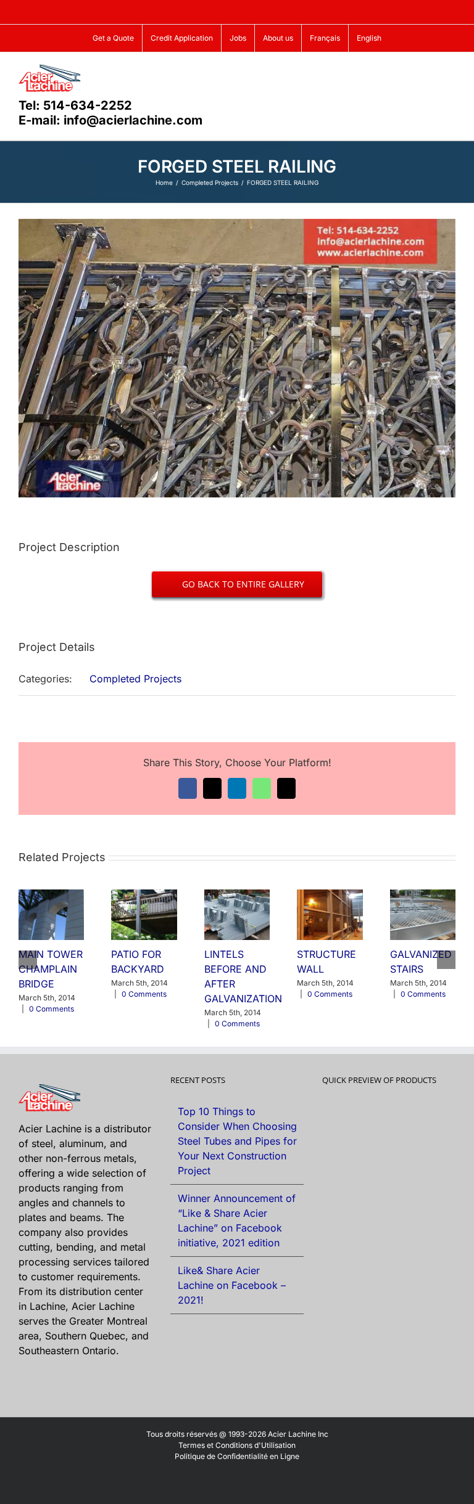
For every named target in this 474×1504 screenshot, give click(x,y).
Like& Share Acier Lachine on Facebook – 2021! (232, 1285)
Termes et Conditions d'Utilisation (237, 1445)
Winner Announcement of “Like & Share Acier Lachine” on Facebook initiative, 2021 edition (237, 1220)
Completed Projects (135, 678)
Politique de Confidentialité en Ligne (237, 1456)
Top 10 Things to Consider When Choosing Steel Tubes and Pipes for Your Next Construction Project (237, 1141)
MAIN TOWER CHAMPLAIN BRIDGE (51, 969)
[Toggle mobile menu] (450, 71)
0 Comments (51, 1008)
